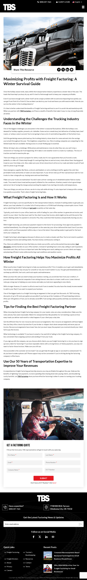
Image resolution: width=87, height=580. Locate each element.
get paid (33, 208)
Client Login (64, 2)
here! (54, 483)
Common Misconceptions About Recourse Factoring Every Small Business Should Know (67, 555)
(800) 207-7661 (45, 2)
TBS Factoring (25, 111)
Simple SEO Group (72, 578)
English (77, 2)
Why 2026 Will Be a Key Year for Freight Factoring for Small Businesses (66, 568)
